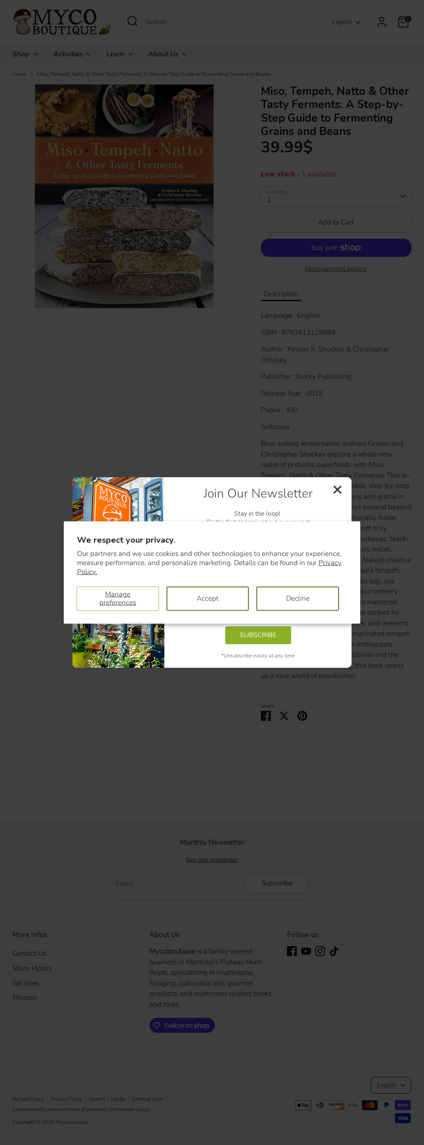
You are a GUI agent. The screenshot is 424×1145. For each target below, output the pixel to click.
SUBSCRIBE (258, 635)
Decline (298, 598)
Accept (208, 598)
